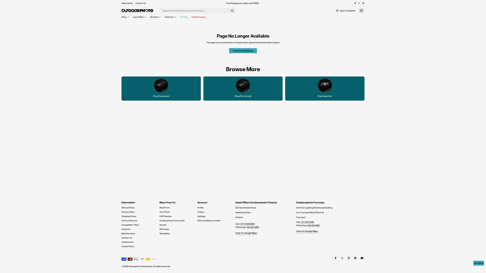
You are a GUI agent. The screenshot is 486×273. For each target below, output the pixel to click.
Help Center (127, 3)
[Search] (232, 10)
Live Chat (478, 263)
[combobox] (198, 10)
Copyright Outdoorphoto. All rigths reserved (149, 266)
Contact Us (140, 3)
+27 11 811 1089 (307, 222)
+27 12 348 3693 (247, 224)
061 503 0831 (253, 227)
